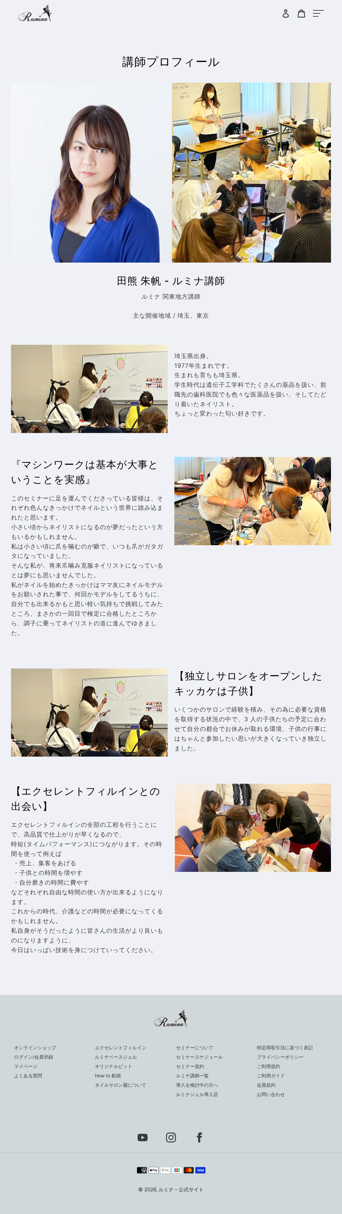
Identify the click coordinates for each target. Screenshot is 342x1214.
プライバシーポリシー (280, 1057)
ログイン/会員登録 (33, 1057)
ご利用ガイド (271, 1075)
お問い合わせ (271, 1094)
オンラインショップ (35, 1047)
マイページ (25, 1066)
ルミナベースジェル (116, 1057)
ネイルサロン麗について (120, 1085)
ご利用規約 (268, 1066)
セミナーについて (194, 1047)
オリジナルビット (113, 1066)
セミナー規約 (190, 1066)
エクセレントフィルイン (120, 1047)
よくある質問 (28, 1075)
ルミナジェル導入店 (197, 1094)
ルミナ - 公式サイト (181, 1189)
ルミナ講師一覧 (192, 1075)
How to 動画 (108, 1075)
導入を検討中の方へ (197, 1085)
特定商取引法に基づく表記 (285, 1047)
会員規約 (266, 1085)
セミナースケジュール (199, 1057)
